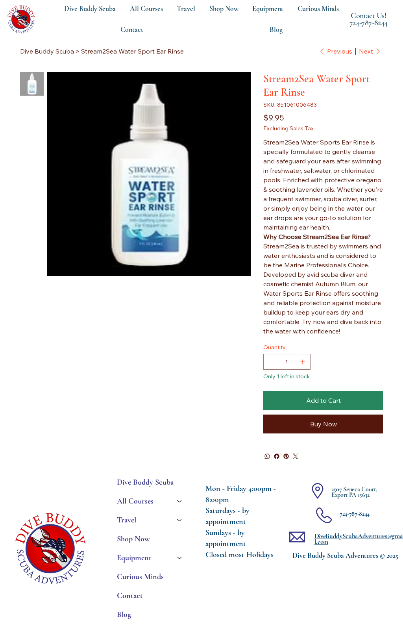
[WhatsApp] (267, 456)
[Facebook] (277, 456)
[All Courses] (180, 501)
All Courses (135, 501)
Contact (130, 595)
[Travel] (180, 520)
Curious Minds (140, 576)
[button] (268, 9)
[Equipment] (180, 557)
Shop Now (133, 539)
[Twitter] (295, 456)
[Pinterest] (286, 456)
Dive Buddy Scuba (145, 482)
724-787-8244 (368, 23)
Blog (124, 614)
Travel (126, 520)
